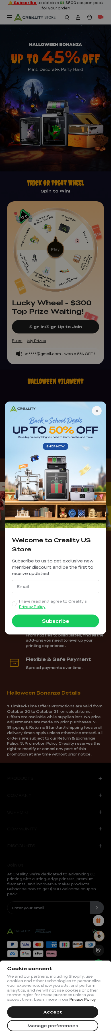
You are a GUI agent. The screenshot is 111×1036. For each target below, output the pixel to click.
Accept (52, 1012)
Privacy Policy (82, 999)
